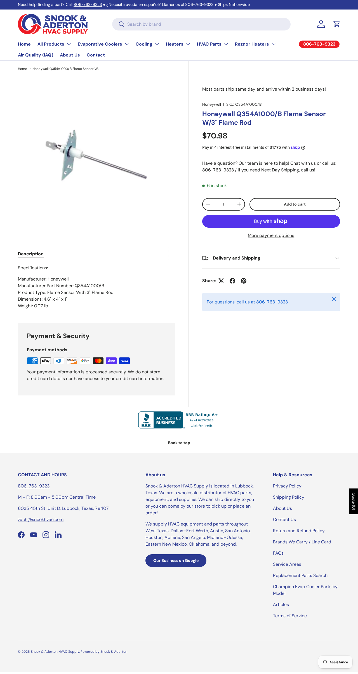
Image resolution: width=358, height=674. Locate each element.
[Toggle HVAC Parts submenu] (226, 44)
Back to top (179, 442)
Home (24, 44)
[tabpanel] (96, 287)
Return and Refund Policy (299, 531)
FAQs (278, 553)
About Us (70, 55)
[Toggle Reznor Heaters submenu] (273, 44)
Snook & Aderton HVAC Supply (55, 651)
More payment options (271, 235)
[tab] (31, 254)
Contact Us (284, 519)
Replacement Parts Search (300, 575)
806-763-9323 (88, 4)
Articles (281, 604)
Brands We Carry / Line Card (302, 542)
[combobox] (201, 24)
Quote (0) (353, 501)
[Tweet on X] (221, 280)
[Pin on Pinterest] (243, 280)
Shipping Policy (288, 497)
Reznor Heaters (252, 44)
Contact (96, 55)
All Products (50, 44)
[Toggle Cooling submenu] (157, 44)
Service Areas (287, 564)
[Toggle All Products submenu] (68, 44)
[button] (337, 24)
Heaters (174, 44)
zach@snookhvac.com (40, 519)
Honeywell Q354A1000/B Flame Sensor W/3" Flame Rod (66, 69)
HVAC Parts (209, 44)
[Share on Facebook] (232, 280)
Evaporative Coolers (100, 44)
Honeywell (211, 104)
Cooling (144, 44)
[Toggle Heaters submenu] (188, 44)
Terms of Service (290, 616)
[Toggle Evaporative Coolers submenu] (126, 44)
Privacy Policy (287, 486)
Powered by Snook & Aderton (104, 651)
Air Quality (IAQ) (35, 55)
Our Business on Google (176, 560)
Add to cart (295, 204)
